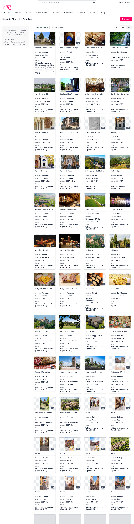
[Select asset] (52, 34)
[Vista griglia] (123, 27)
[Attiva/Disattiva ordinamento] (70, 27)
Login (129, 2)
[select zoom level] (116, 27)
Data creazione (58, 27)
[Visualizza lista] (128, 27)
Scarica (127, 19)
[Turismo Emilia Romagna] (6, 8)
